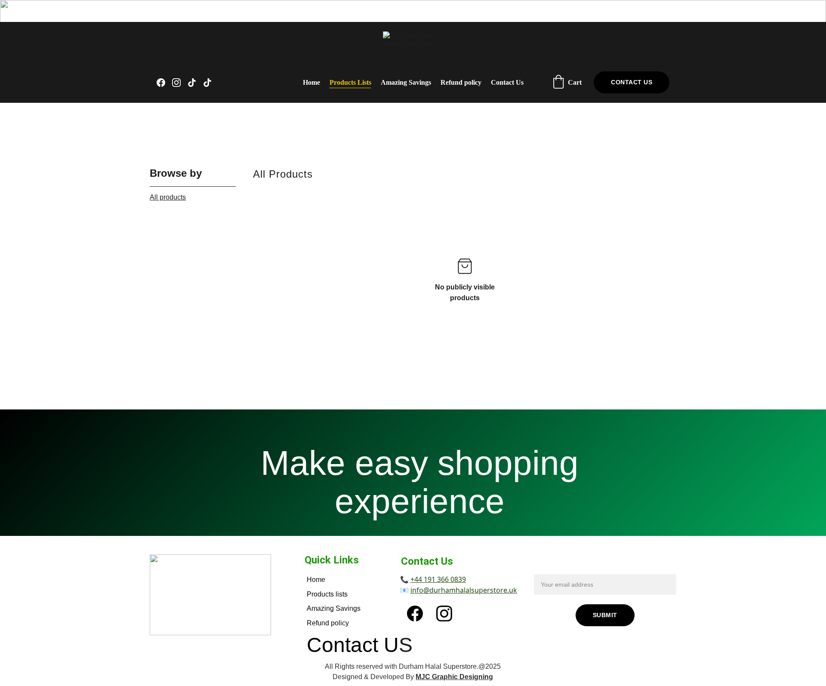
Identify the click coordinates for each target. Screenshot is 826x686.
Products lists (327, 594)
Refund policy (461, 82)
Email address (556, 568)
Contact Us (507, 82)
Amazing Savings (406, 82)
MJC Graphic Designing (454, 676)
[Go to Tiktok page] (195, 82)
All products (168, 197)
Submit (605, 615)
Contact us (631, 82)
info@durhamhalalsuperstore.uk (463, 590)
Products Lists (350, 82)
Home (311, 82)
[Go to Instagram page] (180, 82)
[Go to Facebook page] (164, 82)
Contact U (353, 645)
